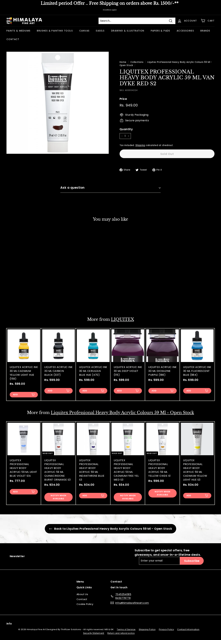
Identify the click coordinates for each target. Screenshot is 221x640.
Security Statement (93, 633)
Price (123, 99)
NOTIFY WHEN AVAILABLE (24, 300)
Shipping (140, 145)
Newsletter (17, 556)
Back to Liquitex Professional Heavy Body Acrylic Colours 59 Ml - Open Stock (113, 529)
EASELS (100, 30)
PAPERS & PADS (160, 30)
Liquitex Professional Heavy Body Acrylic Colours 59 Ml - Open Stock (122, 412)
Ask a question (72, 187)
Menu (80, 581)
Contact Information (188, 629)
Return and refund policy (121, 633)
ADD (15, 394)
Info (9, 623)
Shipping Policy (147, 629)
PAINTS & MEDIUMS (18, 30)
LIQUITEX (122, 319)
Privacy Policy (166, 629)
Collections (136, 62)
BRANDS (205, 30)
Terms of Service (126, 629)
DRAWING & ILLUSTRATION (127, 30)
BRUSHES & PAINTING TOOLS (55, 30)
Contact (82, 599)
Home (123, 62)
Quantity (126, 129)
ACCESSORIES (185, 30)
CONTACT (12, 39)
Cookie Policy (85, 604)
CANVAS (84, 30)
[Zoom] (58, 103)
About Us (82, 594)
